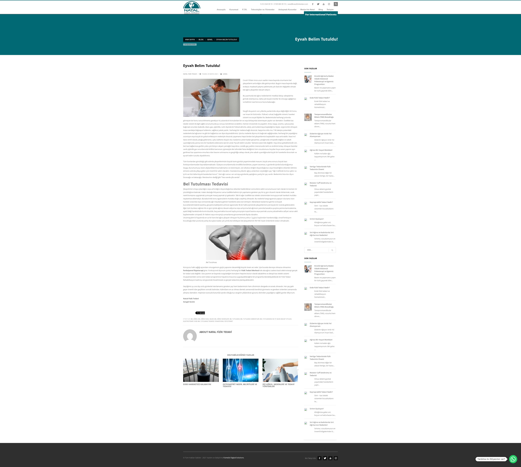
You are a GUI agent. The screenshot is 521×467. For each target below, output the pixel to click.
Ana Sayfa (190, 39)
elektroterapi (188, 321)
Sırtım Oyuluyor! (317, 219)
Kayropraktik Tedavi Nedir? (321, 202)
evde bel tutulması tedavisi (204, 321)
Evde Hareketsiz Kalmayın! (197, 384)
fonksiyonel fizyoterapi (224, 321)
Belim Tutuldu (286, 319)
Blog (201, 39)
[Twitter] (318, 4)
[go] (332, 250)
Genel (210, 39)
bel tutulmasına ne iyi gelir (270, 319)
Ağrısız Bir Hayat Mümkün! (321, 150)
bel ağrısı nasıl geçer (206, 319)
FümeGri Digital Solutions (233, 457)
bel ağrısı (194, 319)
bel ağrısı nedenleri (221, 319)
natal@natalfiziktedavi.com (298, 4)
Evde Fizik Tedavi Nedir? (320, 98)
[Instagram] (329, 4)
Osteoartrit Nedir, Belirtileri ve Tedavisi (240, 385)
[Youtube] (324, 4)
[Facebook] (313, 4)
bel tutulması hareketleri (249, 319)
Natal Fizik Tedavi (190, 74)
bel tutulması (235, 319)
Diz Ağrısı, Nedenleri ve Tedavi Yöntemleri (278, 385)
